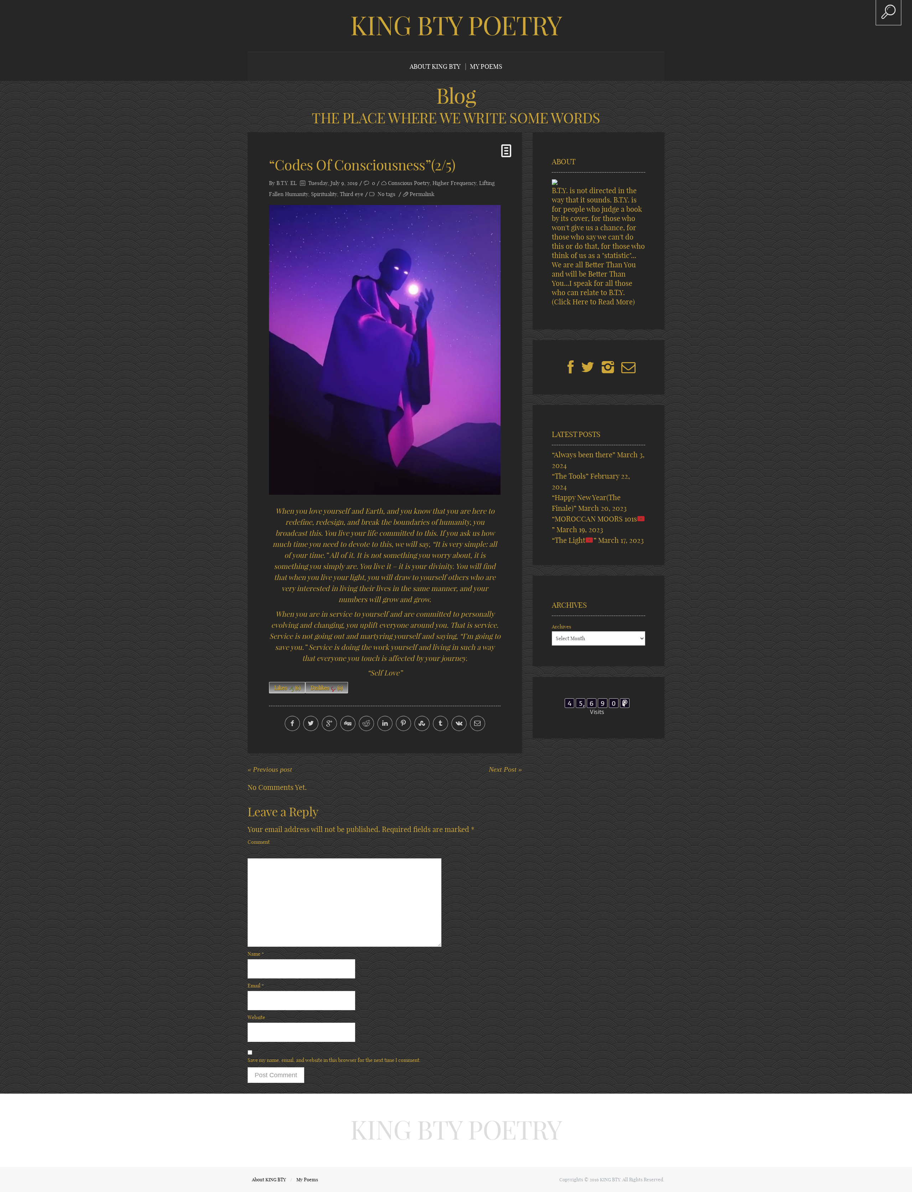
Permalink (422, 194)
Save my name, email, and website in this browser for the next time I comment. (334, 1060)
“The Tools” (570, 476)
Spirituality (324, 194)
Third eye (351, 194)
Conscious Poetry (409, 183)
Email (256, 985)
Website (256, 1017)
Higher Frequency (454, 183)
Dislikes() (327, 687)
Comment (259, 842)
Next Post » (505, 769)
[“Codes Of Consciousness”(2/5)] (385, 350)
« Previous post (270, 769)
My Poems (486, 66)
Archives (561, 626)
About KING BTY (435, 66)
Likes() (287, 687)
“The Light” (574, 540)
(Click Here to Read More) (593, 301)
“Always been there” (583, 454)
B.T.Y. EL (286, 183)
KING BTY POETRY (455, 25)
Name (256, 954)
